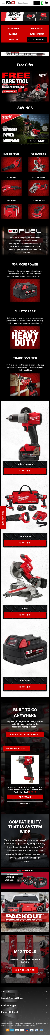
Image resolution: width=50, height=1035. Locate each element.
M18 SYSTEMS (36, 28)
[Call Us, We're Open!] (42, 4)
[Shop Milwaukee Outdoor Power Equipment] (11, 173)
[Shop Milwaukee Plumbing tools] (11, 197)
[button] (3, 517)
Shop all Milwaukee (37, 40)
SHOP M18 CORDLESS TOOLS (25, 734)
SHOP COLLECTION (25, 970)
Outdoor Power (37, 34)
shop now (25, 471)
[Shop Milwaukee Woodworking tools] (38, 173)
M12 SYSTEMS (13, 28)
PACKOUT (13, 34)
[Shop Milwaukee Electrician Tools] (38, 197)
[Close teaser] (7, 505)
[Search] (36, 3)
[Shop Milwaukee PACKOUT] (11, 220)
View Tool (25, 803)
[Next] (45, 85)
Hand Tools (13, 40)
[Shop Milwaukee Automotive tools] (38, 220)
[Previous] (5, 85)
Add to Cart (25, 797)
